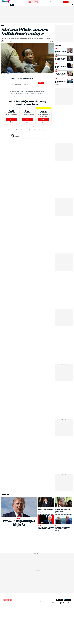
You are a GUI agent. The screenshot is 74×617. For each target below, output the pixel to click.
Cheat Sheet (17, 4)
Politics (39, 4)
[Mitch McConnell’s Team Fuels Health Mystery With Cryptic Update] (70, 67)
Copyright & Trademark (62, 609)
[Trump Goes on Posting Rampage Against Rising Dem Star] (70, 52)
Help (32, 609)
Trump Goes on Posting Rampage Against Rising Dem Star (19, 522)
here (25, 140)
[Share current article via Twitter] (48, 41)
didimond (17, 136)
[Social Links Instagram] (61, 603)
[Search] (72, 5)
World (29, 603)
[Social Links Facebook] (57, 603)
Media (27, 4)
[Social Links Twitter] (59, 603)
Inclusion (48, 609)
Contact (21, 609)
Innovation (52, 4)
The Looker (23, 4)
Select (12, 119)
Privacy (34, 609)
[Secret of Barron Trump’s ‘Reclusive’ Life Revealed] (70, 61)
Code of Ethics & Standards (41, 609)
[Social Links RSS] (66, 603)
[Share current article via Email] (50, 41)
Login (33, 126)
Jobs (26, 609)
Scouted (61, 4)
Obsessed (31, 4)
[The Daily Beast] (33, 2)
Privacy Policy (28, 84)
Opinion (42, 4)
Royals (35, 4)
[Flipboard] (68, 603)
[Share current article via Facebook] (45, 41)
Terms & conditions (54, 609)
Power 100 (47, 4)
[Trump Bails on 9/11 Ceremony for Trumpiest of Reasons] (70, 76)
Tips (24, 609)
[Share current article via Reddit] (53, 41)
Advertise (29, 609)
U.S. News (57, 4)
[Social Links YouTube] (64, 603)
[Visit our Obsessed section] (9, 2)
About (18, 609)
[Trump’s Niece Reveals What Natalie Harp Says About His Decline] (70, 82)
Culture (29, 605)
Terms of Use (23, 84)
